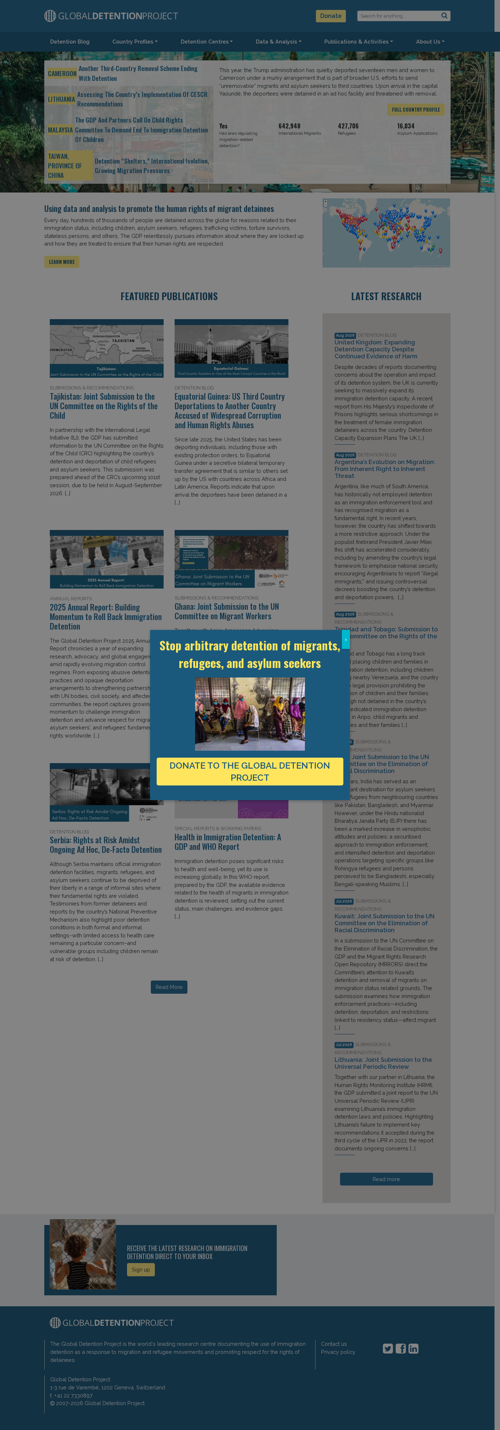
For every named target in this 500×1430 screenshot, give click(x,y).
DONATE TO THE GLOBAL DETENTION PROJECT (249, 771)
